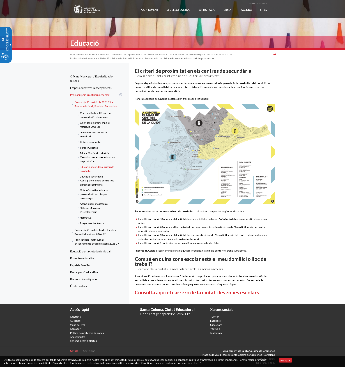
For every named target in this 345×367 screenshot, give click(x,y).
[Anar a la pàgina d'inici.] (87, 9)
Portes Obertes (89, 147)
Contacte (75, 316)
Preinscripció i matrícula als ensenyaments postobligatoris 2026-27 (97, 241)
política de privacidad (127, 362)
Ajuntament (134, 54)
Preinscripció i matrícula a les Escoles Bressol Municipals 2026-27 (95, 231)
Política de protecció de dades (87, 332)
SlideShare (216, 324)
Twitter (214, 316)
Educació (178, 54)
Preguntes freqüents (92, 223)
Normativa (85, 217)
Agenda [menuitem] (246, 9)
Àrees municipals (157, 54)
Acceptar (285, 360)
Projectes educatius (82, 258)
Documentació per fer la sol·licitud (93, 134)
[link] (205, 153)
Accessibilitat (77, 336)
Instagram (216, 332)
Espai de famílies (80, 265)
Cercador (75, 328)
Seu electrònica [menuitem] (178, 9)
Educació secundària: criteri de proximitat (97, 168)
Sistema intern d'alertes (83, 340)
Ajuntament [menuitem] (149, 9)
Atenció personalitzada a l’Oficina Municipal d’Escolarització (94, 207)
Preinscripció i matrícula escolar (208, 54)
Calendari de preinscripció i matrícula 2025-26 (95, 124)
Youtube (215, 328)
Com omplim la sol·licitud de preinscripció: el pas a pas (95, 115)
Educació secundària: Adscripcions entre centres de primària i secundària (97, 180)
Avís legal (75, 320)
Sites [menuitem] (263, 9)
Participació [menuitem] (206, 9)
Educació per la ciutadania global (90, 251)
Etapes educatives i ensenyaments (91, 87)
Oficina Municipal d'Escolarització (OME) (91, 79)
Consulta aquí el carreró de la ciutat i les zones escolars (197, 292)
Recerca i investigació (83, 279)
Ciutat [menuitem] (228, 9)
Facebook (215, 320)
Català (252, 3)
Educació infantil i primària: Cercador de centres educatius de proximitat (97, 157)
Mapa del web (78, 324)
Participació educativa (84, 272)
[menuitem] (95, 78)
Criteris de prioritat (91, 141)
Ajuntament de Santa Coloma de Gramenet (96, 54)
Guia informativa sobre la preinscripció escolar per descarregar (94, 194)
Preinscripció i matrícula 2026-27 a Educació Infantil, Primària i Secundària (114, 58)
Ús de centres (78, 286)
